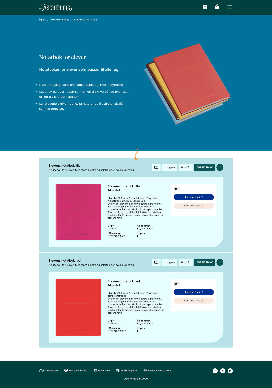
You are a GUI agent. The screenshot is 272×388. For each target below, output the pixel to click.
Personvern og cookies (159, 370)
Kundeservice (50, 370)
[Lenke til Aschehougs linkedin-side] (230, 370)
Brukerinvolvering (78, 370)
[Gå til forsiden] (55, 7)
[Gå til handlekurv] (217, 7)
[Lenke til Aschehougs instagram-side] (222, 370)
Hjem (42, 19)
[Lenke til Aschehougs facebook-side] (215, 370)
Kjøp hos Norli (192, 197)
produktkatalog (59, 19)
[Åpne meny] (230, 7)
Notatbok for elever (85, 19)
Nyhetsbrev (104, 370)
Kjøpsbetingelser (128, 370)
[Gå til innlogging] (205, 7)
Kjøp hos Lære (192, 205)
